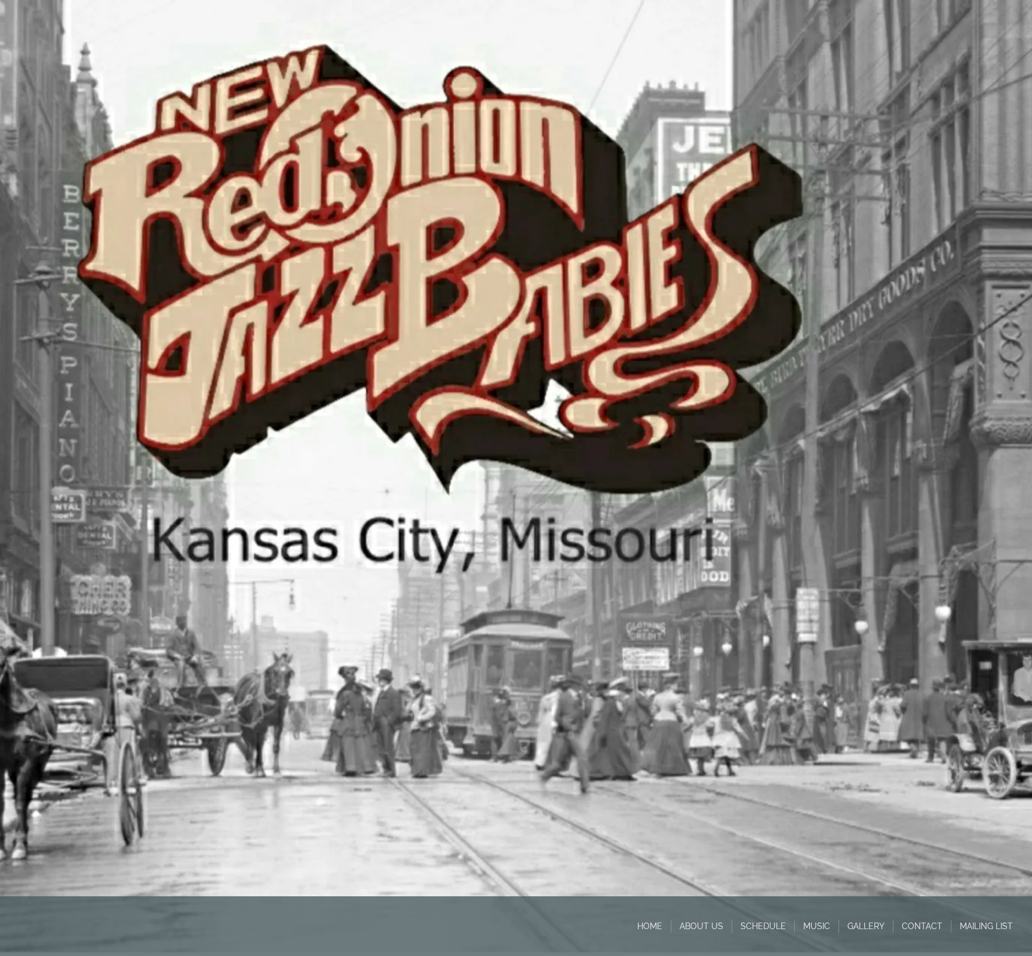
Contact (922, 926)
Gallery (865, 926)
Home (649, 926)
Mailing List (986, 926)
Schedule (763, 926)
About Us (701, 926)
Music (816, 926)
